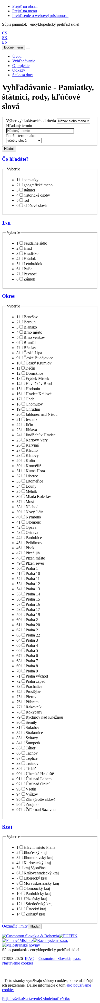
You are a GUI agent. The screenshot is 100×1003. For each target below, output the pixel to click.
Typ (6, 222)
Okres (8, 296)
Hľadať (9, 149)
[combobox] (40, 130)
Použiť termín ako (20, 135)
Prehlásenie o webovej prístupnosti (40, 15)
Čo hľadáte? (15, 159)
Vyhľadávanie (23, 61)
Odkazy (18, 70)
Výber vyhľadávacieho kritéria (31, 121)
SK (4, 37)
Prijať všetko (12, 998)
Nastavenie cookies (17, 963)
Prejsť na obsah (24, 6)
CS (4, 33)
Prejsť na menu (24, 11)
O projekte (20, 65)
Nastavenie (32, 998)
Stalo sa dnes (22, 75)
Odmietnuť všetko (55, 998)
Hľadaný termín (19, 125)
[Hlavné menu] (28, 48)
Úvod (17, 56)
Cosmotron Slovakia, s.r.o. (59, 958)
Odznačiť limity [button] (15, 926)
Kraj (7, 826)
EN (5, 42)
